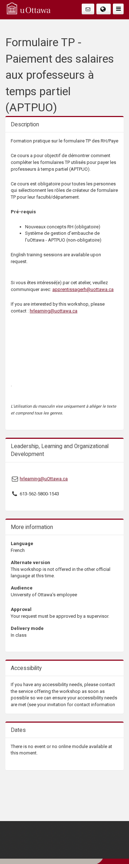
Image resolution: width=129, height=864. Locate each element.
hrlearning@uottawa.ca (53, 311)
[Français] (103, 9)
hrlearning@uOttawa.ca (44, 478)
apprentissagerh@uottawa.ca (83, 289)
